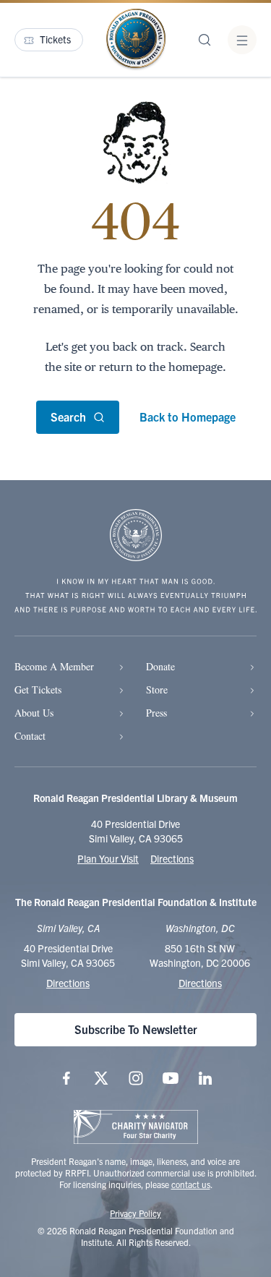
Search (68, 416)
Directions (172, 858)
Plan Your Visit (108, 858)
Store (157, 689)
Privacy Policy (135, 1213)
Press (156, 712)
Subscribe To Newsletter (135, 1029)
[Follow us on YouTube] (170, 1078)
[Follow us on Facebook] (66, 1078)
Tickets (55, 39)
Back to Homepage (187, 416)
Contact (30, 736)
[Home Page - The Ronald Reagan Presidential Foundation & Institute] (136, 40)
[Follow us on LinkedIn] (205, 1078)
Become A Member (54, 666)
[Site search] (204, 39)
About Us (33, 712)
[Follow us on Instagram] (136, 1078)
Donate (160, 666)
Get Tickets (37, 689)
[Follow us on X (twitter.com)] (101, 1078)
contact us (190, 1184)
